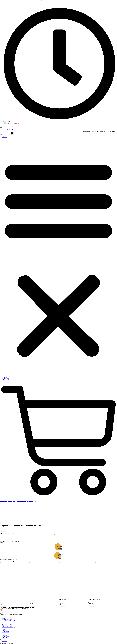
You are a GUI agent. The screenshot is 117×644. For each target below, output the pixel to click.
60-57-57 (1, 127)
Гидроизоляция (30, 501)
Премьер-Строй (3, 613)
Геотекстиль (4, 618)
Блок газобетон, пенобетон (7, 617)
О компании (4, 137)
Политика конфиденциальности (6, 643)
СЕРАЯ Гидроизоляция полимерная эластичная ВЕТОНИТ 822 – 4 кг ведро (72, 599)
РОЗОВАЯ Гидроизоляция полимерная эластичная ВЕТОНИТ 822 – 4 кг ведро (100, 599)
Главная (3, 136)
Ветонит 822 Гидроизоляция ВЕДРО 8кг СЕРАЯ (40, 598)
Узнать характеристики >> (5, 602)
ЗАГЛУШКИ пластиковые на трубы (8, 620)
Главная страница (3, 501)
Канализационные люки (6, 621)
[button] (58, 258)
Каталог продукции (5, 378)
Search (1, 134)
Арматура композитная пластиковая (9, 622)
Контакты (3, 139)
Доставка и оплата (5, 138)
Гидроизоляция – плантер (7, 619)
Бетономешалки (5, 616)
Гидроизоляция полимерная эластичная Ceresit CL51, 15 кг (14, 598)
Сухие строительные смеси (21, 501)
